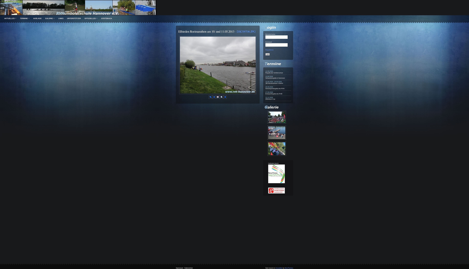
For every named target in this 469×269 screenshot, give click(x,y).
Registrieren (269, 50)
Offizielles (90, 18)
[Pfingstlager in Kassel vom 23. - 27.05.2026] (276, 149)
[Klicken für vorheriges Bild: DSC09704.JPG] (214, 98)
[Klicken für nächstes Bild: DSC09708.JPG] (217, 93)
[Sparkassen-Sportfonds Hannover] (276, 193)
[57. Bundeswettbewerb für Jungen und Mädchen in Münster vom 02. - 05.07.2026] (276, 117)
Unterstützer (74, 18)
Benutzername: (270, 34)
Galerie (49, 18)
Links (60, 18)
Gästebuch (106, 18)
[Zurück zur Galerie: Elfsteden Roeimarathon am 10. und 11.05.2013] (210, 98)
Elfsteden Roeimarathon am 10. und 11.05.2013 (206, 31)
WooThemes (289, 268)
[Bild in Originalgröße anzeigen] (221, 98)
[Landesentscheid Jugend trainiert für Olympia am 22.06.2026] (276, 132)
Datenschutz (188, 268)
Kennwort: (268, 42)
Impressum (179, 268)
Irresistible (279, 268)
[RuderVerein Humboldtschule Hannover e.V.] (234, 7)
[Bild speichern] (217, 98)
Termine (24, 18)
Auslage (37, 18)
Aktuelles (9, 18)
